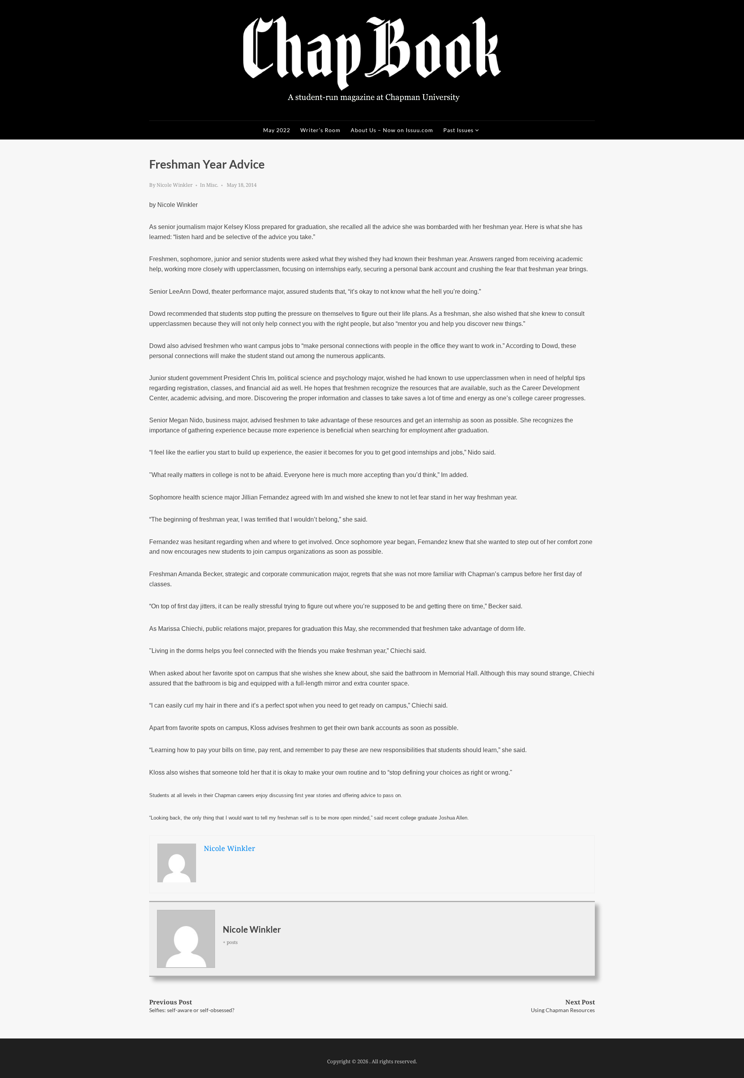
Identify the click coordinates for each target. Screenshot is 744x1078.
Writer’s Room (320, 130)
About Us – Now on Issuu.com (392, 130)
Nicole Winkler (175, 184)
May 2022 (276, 130)
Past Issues (458, 130)
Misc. (212, 184)
